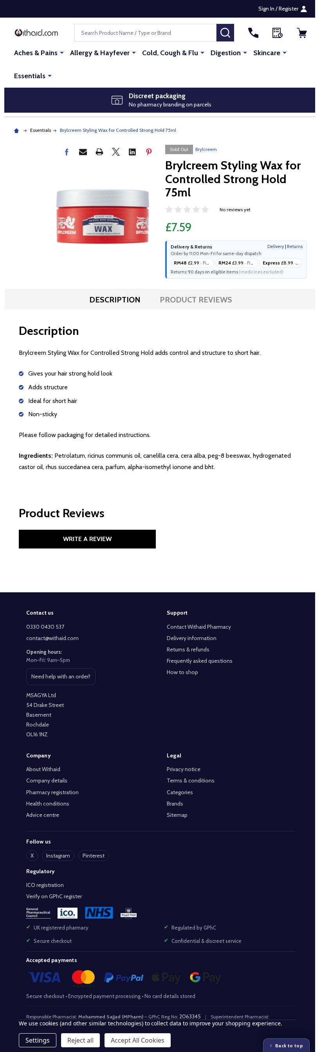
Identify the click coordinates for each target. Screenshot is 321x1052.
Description (115, 299)
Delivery (275, 246)
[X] (116, 152)
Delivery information (191, 638)
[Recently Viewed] (277, 33)
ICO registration (45, 884)
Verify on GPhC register (54, 896)
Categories (180, 792)
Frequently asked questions (200, 660)
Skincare (266, 53)
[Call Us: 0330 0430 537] (253, 33)
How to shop (182, 672)
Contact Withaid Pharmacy (199, 626)
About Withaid (43, 769)
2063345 (190, 1016)
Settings (37, 1040)
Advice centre (42, 814)
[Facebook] (67, 152)
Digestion (226, 53)
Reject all (80, 1040)
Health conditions (47, 803)
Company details (46, 780)
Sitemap (177, 814)
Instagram (58, 855)
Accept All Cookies (137, 1040)
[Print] (99, 152)
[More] (62, 52)
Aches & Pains (36, 53)
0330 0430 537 (45, 626)
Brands (175, 803)
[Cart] (302, 33)
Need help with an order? (60, 679)
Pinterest (94, 855)
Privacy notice (183, 769)
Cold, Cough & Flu (170, 53)
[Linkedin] (132, 152)
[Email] (83, 152)
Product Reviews (196, 299)
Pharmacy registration (52, 792)
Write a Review (87, 539)
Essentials (29, 76)
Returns (295, 246)
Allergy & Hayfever (100, 53)
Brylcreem (206, 149)
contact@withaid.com (52, 638)
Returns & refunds (188, 649)
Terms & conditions (191, 780)
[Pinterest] (149, 152)
